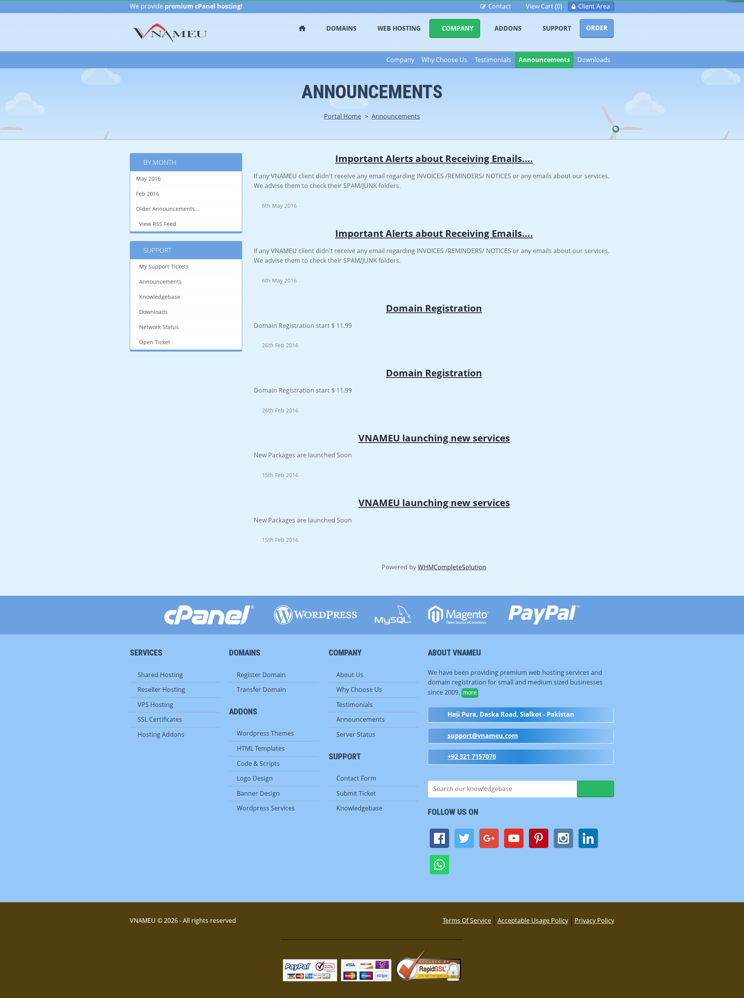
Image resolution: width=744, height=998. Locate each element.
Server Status (355, 734)
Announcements (544, 59)
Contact (499, 6)
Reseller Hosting (161, 689)
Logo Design (255, 778)
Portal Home (342, 116)
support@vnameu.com (483, 735)
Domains (341, 28)
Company (458, 28)
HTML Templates (261, 748)
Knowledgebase (158, 296)
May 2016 (148, 178)
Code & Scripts (258, 763)
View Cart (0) (544, 6)
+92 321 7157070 (472, 756)
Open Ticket (153, 342)
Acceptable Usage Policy (533, 920)
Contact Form (356, 778)
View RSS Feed (156, 224)
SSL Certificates (160, 719)
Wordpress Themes (265, 733)
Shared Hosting (160, 675)
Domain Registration (434, 308)
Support (556, 28)
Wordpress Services (266, 808)
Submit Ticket (356, 793)
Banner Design (258, 793)
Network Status (157, 327)
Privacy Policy (594, 920)
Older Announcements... (168, 208)
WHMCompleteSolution (452, 567)
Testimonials (493, 59)
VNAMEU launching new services (434, 438)
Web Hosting (399, 28)
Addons (508, 28)
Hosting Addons (161, 734)
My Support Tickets (162, 266)
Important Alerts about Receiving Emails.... (434, 158)
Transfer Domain (261, 689)
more (470, 692)
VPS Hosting (155, 704)
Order (597, 28)
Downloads (593, 59)
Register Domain (261, 675)
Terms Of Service (467, 920)
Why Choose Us (444, 59)
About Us (349, 675)
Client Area (594, 6)
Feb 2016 (147, 193)
